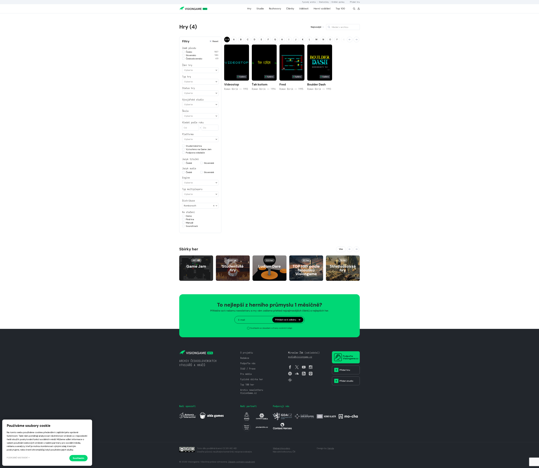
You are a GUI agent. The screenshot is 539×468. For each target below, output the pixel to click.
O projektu (246, 352)
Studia (260, 8)
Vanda (330, 448)
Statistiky (324, 2)
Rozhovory (275, 8)
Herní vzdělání (322, 8)
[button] (349, 39)
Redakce (244, 358)
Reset (215, 41)
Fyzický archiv (309, 2)
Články (290, 8)
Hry (249, 8)
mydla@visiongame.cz (300, 356)
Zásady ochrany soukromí (241, 461)
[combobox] (200, 70)
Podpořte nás (247, 363)
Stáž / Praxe (247, 368)
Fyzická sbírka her (251, 379)
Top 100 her (247, 384)
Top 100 (340, 8)
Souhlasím (78, 458)
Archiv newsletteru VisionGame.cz (251, 392)
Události (304, 8)
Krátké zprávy (338, 2)
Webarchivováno (281, 448)
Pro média (246, 374)
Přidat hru (355, 2)
